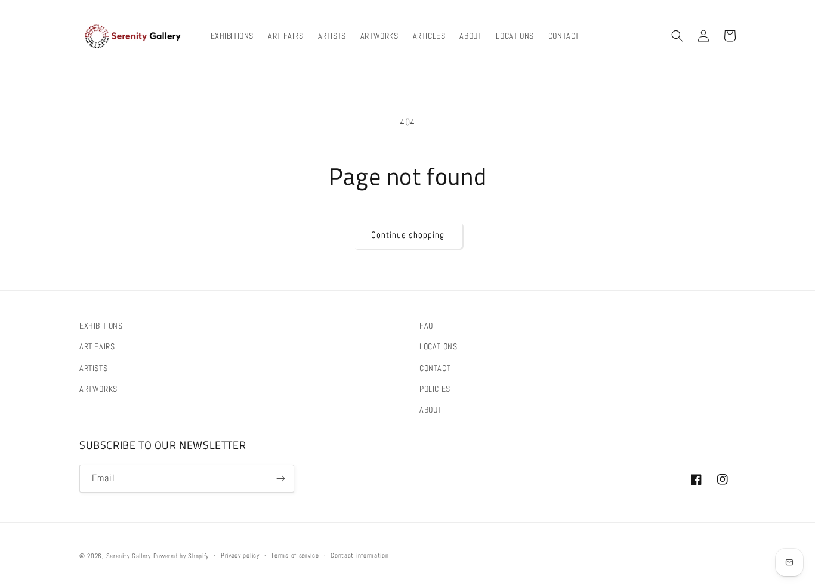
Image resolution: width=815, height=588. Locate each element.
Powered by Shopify (181, 556)
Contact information (359, 555)
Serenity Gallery (128, 556)
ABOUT (430, 409)
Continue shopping (407, 234)
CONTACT (434, 368)
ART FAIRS (97, 346)
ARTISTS (93, 368)
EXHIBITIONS (101, 325)
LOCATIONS (438, 346)
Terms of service (295, 555)
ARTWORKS (98, 388)
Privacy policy (240, 555)
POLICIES (434, 388)
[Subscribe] (280, 479)
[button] (677, 36)
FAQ (426, 325)
